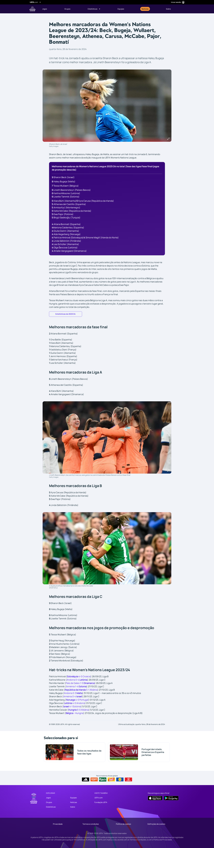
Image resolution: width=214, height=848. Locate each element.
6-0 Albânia (83, 709)
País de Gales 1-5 (75, 683)
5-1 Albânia (91, 689)
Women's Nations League (32, 9)
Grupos (49, 802)
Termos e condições (90, 824)
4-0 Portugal (77, 699)
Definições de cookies (156, 824)
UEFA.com (98, 797)
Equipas (73, 797)
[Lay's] (111, 780)
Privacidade (58, 824)
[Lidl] (119, 780)
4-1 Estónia (72, 706)
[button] (94, 9)
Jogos (48, 797)
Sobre (72, 807)
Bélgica (70, 713)
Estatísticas (51, 807)
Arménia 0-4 (72, 696)
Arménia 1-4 (72, 686)
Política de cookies (123, 824)
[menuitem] (50, 9)
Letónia (83, 679)
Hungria (72, 709)
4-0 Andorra (74, 703)
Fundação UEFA (100, 802)
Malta (79, 693)
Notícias (73, 802)
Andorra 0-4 (73, 679)
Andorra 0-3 (70, 693)
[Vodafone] (128, 780)
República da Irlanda (75, 689)
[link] (44, 9)
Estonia (82, 686)
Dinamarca (89, 683)
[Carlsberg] (102, 779)
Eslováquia (72, 676)
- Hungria (78, 713)
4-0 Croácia (84, 676)
